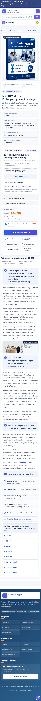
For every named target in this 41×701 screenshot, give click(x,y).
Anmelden (4, 4)
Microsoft (12, 31)
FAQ (2, 6)
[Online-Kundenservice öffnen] (38, 698)
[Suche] (37, 17)
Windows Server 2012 (24, 31)
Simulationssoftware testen (15, 203)
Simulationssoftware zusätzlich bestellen (17, 225)
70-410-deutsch (11, 562)
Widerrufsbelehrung (9, 654)
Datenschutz (23, 690)
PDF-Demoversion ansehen (15, 198)
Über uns (33, 4)
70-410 (8, 536)
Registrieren (13, 4)
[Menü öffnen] (38, 11)
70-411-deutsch (11, 567)
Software (6, 627)
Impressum (11, 690)
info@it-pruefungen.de (22, 519)
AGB (17, 690)
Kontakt (20, 4)
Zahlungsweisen (28, 649)
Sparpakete (26, 627)
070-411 (9, 557)
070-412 (9, 551)
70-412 (35, 31)
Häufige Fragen (7, 649)
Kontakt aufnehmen (20, 676)
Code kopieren (20, 176)
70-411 (8, 541)
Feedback (27, 4)
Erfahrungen (7, 632)
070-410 (9, 546)
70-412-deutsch (11, 573)
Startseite (4, 31)
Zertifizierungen (28, 622)
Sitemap (30, 690)
